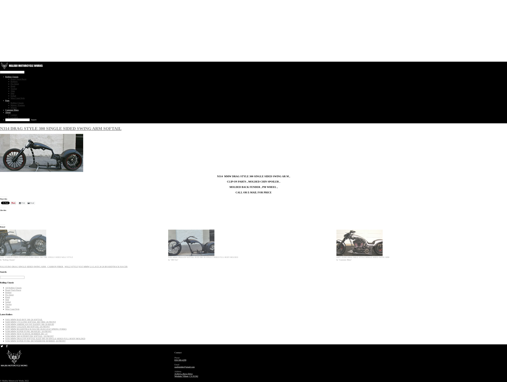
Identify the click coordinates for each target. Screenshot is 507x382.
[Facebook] (7, 346)
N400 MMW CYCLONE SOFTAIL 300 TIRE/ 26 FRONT (30, 322)
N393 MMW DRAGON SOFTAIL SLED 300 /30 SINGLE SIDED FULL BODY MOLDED (203, 257)
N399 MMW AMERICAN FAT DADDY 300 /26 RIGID (29, 324)
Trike (13, 91)
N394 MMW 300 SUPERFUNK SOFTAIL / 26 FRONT (29, 336)
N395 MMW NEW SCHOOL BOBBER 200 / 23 (26, 334)
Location (14, 117)
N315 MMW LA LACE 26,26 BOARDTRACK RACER (103, 267)
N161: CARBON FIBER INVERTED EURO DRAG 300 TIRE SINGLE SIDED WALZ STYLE (36, 257)
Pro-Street (15, 84)
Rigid (13, 86)
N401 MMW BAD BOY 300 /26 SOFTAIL (24, 319)
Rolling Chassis (11, 77)
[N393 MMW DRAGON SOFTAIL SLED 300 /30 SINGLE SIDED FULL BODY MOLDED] (251, 243)
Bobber (8, 292)
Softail (13, 96)
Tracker (14, 89)
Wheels (14, 108)
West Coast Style (18, 98)
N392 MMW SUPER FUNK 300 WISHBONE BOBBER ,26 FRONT (35, 341)
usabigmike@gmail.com (184, 367)
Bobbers (14, 81)
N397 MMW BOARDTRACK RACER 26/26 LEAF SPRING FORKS (36, 329)
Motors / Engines (18, 105)
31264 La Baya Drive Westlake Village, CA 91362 (186, 375)
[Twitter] (2, 346)
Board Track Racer (18, 79)
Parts (7, 100)
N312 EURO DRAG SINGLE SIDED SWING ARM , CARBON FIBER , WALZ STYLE (39, 267)
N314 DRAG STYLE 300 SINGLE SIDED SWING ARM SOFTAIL (60, 128)
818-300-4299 (180, 360)
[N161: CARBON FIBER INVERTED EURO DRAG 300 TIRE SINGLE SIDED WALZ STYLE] (83, 243)
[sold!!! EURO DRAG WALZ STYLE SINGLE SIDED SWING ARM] (419, 243)
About (8, 112)
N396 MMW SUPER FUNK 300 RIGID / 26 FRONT (28, 331)
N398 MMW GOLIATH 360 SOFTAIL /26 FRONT (27, 327)
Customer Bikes (12, 110)
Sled (12, 93)
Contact (14, 115)
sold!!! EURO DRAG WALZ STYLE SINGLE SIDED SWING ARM (362, 257)
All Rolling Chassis (13, 288)
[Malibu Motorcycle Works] (22, 69)
